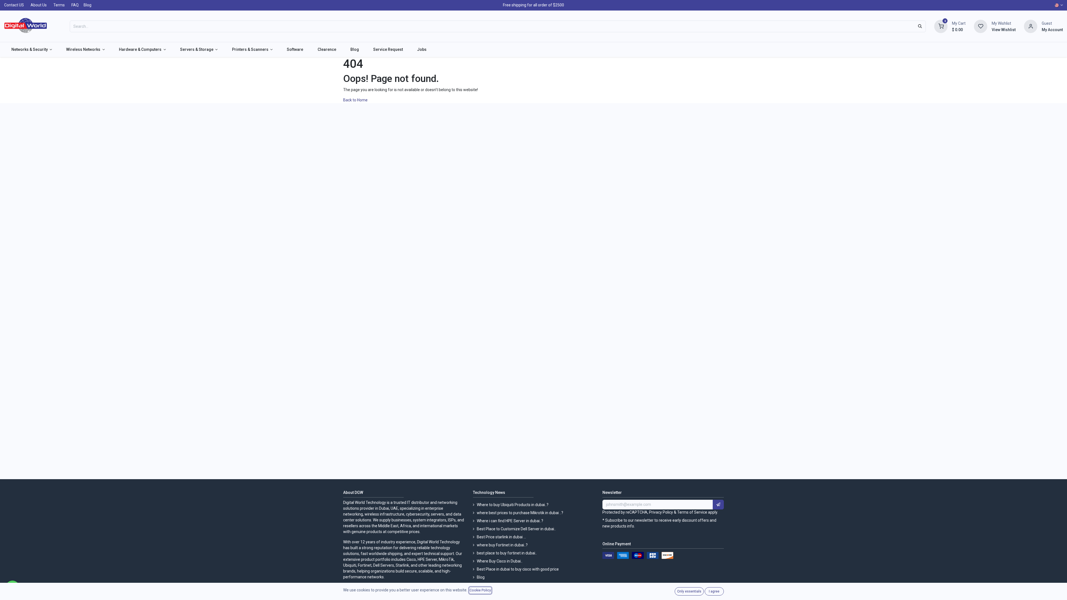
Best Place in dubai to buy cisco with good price (518, 569)
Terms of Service (692, 512)
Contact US (14, 5)
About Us (39, 5)
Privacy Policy (661, 512)
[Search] (920, 26)
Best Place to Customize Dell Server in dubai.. (516, 529)
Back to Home (355, 100)
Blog (87, 5)
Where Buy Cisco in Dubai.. (499, 561)
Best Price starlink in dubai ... (501, 537)
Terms (59, 5)
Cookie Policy (480, 590)
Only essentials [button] (689, 591)
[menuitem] (31, 49)
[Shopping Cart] (941, 26)
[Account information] (1030, 26)
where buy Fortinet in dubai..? (502, 545)
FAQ (75, 5)
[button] (718, 504)
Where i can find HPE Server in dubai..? (510, 521)
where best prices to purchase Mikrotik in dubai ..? (520, 513)
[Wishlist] (980, 26)
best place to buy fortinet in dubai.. (507, 553)
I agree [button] (714, 591)
